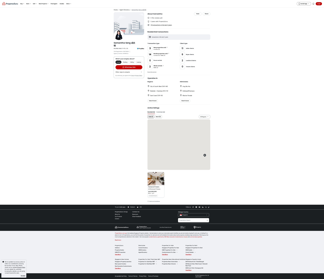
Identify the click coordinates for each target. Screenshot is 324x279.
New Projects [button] (43, 4)
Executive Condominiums (176, 237)
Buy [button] (21, 4)
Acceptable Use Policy (121, 276)
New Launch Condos (120, 264)
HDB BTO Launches (120, 252)
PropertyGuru (119, 245)
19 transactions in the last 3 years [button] (161, 25)
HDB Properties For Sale (168, 250)
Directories (141, 245)
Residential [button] (151, 112)
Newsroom (135, 214)
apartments (160, 237)
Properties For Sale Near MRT (146, 261)
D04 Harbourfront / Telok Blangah (195, 261)
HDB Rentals (189, 250)
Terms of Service (132, 276)
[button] (155, 185)
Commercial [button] (160, 112)
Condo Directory (143, 247)
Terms (132, 75)
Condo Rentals (190, 252)
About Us (117, 214)
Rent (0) (158, 117)
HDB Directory (142, 250)
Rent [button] (27, 4)
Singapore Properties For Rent (194, 247)
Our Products (118, 216)
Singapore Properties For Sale (170, 247)
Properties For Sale (168, 245)
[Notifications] (313, 3)
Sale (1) (151, 117)
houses (185, 237)
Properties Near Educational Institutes (173, 259)
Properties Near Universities (170, 261)
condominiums (153, 237)
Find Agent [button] (54, 4)
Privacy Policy (138, 75)
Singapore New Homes (122, 259)
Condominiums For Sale (169, 252)
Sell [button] (34, 4)
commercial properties (196, 237)
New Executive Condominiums (123, 266)
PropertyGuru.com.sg (120, 233)
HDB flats (166, 237)
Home (116, 10)
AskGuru (117, 247)
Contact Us (135, 212)
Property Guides (119, 250)
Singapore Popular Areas (193, 259)
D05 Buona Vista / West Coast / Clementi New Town (196, 264)
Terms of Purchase (153, 276)
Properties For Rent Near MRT (146, 264)
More (68, 4)
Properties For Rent (191, 245)
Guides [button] (62, 4)
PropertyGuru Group (121, 212)
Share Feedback (136, 216)
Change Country (183, 212)
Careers (117, 218)
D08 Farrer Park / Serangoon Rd (194, 268)
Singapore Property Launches (123, 261)
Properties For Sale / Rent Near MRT (149, 259)
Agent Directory (124, 10)
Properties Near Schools (169, 264)
